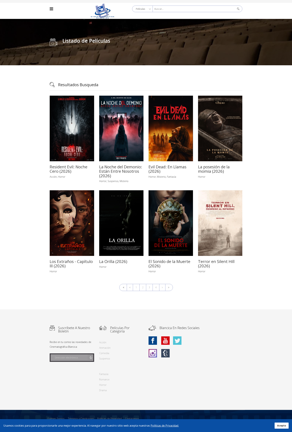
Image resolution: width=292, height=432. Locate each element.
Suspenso (113, 181)
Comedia (104, 353)
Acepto (281, 425)
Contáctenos (132, 418)
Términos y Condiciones (81, 418)
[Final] (169, 287)
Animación (105, 347)
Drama (103, 390)
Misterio (124, 181)
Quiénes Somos (56, 418)
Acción (53, 176)
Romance (104, 379)
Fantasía (171, 176)
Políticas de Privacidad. (165, 425)
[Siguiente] (162, 287)
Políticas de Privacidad (109, 418)
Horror (61, 176)
